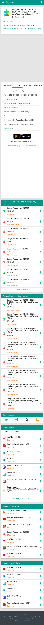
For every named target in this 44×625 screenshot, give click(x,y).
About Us (37, 617)
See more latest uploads (22, 499)
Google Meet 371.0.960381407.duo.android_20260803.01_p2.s (22, 489)
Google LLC (19, 17)
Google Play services (18, 25)
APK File (17, 85)
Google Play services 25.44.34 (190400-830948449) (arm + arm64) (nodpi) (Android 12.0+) (22, 316)
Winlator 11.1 (11, 458)
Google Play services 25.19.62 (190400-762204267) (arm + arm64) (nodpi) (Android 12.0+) (22, 372)
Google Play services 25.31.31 (18, 269)
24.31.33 (30, 25)
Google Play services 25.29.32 (18, 279)
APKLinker (14, 2)
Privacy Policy (8, 617)
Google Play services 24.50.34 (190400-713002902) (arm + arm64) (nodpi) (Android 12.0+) (22, 401)
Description (28, 85)
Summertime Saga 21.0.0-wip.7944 (19, 525)
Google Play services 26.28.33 (18, 208)
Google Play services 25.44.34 (18, 249)
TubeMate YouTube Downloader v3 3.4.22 (22, 480)
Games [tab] (16, 431)
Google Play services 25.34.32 (18, 259)
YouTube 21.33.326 (14, 437)
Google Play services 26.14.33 (18, 228)
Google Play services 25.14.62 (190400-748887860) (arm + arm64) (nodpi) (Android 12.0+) (22, 386)
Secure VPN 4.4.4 (13, 473)
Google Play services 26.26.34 (18, 218)
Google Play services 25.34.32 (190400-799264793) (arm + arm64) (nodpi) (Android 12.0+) (22, 330)
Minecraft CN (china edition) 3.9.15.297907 (22, 546)
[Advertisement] (22, 59)
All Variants (38, 85)
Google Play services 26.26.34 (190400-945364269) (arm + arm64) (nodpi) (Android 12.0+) (22, 302)
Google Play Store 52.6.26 (16, 511)
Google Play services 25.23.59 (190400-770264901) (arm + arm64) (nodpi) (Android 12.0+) (22, 358)
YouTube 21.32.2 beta (14, 539)
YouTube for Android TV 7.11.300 (18, 518)
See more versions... (22, 289)
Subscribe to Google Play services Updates (22, 146)
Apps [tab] (6, 431)
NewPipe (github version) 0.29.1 (18, 444)
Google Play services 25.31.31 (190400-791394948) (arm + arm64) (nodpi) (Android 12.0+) (22, 344)
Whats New (7, 85)
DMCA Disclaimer (19, 617)
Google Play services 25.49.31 (18, 239)
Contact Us (29, 617)
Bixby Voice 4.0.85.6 (14, 465)
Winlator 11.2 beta (13, 451)
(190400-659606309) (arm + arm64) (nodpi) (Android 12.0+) (22, 28)
